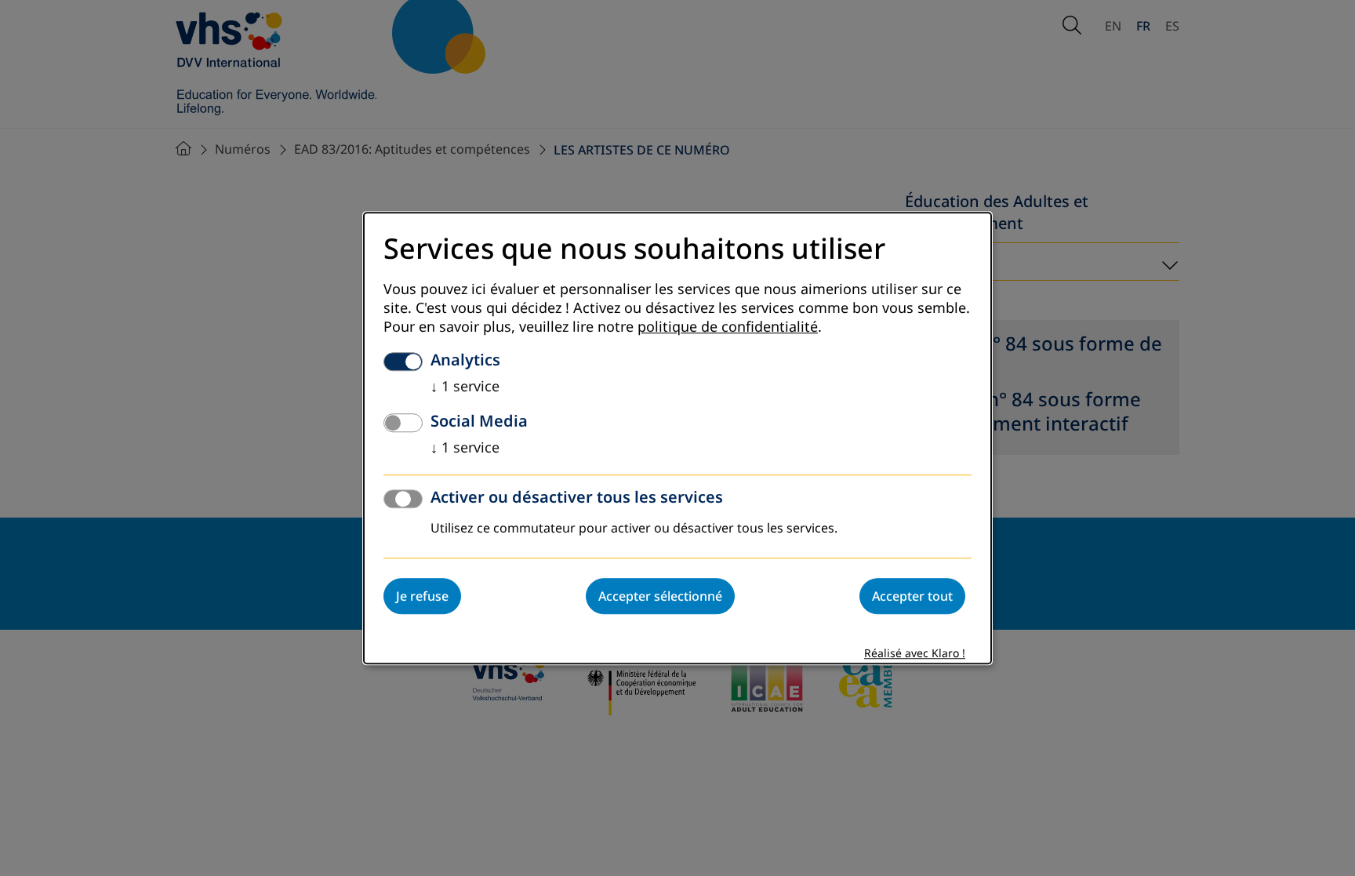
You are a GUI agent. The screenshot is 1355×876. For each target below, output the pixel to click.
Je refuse (422, 596)
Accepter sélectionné (660, 596)
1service (464, 386)
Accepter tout (912, 596)
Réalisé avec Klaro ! (914, 653)
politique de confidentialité (728, 327)
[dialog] (677, 438)
